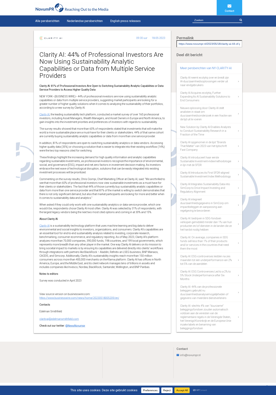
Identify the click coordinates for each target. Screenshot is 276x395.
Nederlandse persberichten (85, 21)
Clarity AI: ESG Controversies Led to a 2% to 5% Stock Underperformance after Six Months (205, 275)
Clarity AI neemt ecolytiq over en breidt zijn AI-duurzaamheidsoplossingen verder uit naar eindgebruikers (204, 81)
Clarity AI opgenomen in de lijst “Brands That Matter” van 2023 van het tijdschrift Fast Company (203, 146)
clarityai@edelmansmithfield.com (59, 318)
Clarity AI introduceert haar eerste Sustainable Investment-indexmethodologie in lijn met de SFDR (205, 161)
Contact (229, 10)
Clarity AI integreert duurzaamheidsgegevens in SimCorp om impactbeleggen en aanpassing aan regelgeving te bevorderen (204, 205)
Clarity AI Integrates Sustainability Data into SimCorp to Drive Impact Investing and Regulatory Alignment (205, 188)
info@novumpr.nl (190, 355)
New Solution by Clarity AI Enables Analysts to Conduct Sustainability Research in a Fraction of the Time (205, 131)
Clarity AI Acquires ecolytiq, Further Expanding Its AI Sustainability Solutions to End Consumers (205, 96)
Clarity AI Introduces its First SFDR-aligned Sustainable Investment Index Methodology (205, 174)
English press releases (125, 21)
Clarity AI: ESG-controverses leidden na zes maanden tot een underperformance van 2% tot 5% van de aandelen (206, 260)
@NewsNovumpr (75, 325)
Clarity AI (44, 114)
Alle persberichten (47, 21)
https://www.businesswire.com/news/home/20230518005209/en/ (79, 297)
